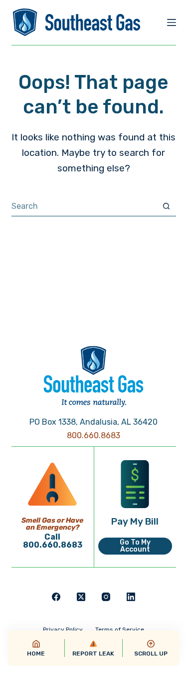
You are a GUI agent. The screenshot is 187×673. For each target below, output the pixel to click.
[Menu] (171, 22)
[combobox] (84, 206)
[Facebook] (56, 597)
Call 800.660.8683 (52, 541)
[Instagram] (106, 597)
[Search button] (166, 206)
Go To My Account (135, 546)
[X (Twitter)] (81, 597)
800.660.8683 (93, 435)
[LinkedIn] (131, 597)
